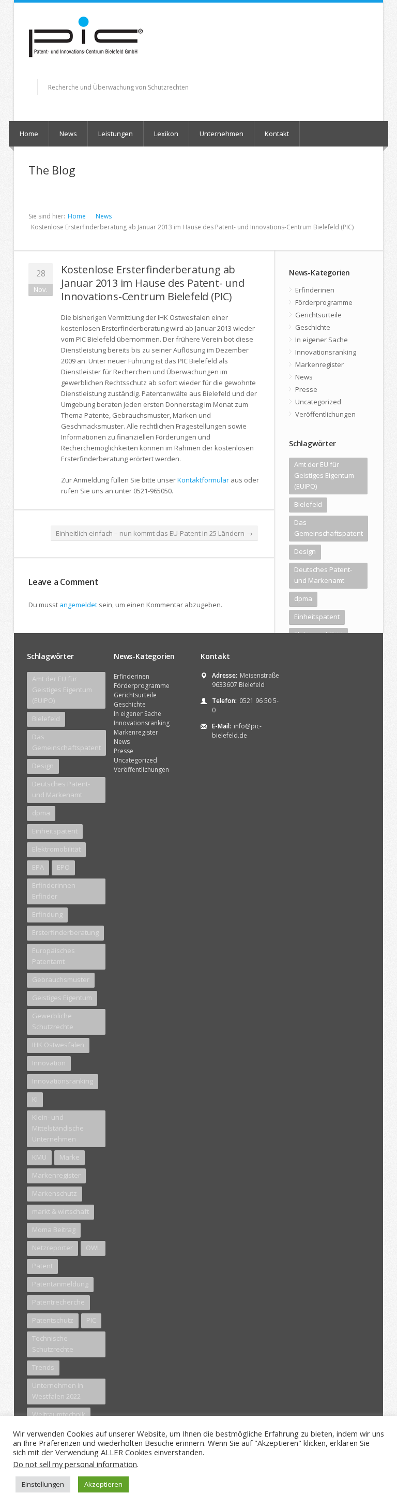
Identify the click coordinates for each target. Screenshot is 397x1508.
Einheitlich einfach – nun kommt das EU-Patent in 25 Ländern (154, 533)
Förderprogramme (324, 302)
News (68, 133)
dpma (303, 598)
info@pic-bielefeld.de (237, 731)
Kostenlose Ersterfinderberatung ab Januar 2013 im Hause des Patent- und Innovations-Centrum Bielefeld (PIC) (153, 282)
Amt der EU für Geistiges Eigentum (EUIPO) (324, 475)
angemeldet (78, 604)
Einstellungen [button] (43, 1484)
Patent (42, 1265)
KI (35, 1099)
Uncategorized (318, 401)
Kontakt (277, 133)
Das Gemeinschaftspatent (328, 528)
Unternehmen (221, 133)
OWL (93, 1247)
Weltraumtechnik (58, 1414)
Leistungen (115, 133)
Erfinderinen (314, 290)
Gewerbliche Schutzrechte (52, 1021)
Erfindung (47, 914)
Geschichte (312, 327)
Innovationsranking (325, 352)
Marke (69, 1157)
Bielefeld (308, 504)
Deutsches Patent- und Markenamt (323, 575)
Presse (306, 389)
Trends (43, 1367)
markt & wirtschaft (60, 1211)
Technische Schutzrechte (52, 1344)
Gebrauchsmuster (60, 979)
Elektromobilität (56, 849)
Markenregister (319, 364)
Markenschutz (54, 1193)
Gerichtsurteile (318, 314)
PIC (91, 1320)
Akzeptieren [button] (103, 1484)
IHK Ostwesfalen (58, 1044)
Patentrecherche (58, 1302)
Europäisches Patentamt (53, 956)
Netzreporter (52, 1247)
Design (305, 551)
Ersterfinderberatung (65, 932)
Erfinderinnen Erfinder (53, 891)
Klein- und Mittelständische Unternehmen (58, 1128)
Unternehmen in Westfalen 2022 (57, 1391)
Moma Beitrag (53, 1229)
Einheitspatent (317, 616)
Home (29, 133)
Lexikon (166, 133)
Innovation (49, 1062)
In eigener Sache (321, 339)
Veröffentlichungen (325, 414)
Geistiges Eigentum (62, 997)
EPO (63, 867)
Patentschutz (52, 1320)
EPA (38, 867)
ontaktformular (205, 480)
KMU (39, 1157)
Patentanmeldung (60, 1284)
